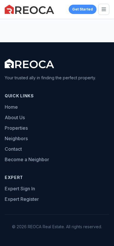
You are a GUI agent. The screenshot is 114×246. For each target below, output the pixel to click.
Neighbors (16, 138)
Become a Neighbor (27, 159)
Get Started (82, 9)
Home (11, 107)
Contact (13, 149)
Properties (16, 128)
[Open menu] (103, 9)
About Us (15, 117)
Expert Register (22, 199)
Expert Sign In (20, 188)
